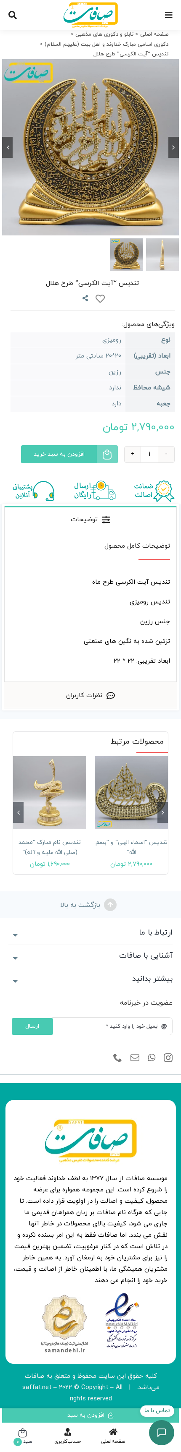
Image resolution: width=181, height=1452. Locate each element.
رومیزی (111, 340)
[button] (162, 812)
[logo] (122, 1295)
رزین (115, 372)
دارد (116, 404)
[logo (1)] (64, 1295)
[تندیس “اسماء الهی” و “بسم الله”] (131, 792)
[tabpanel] (90, 607)
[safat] (90, 5)
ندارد (115, 388)
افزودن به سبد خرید (59, 454)
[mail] (134, 1058)
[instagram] (168, 1058)
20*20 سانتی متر (98, 356)
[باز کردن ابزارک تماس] (161, 1432)
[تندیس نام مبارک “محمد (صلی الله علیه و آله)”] (49, 792)
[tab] (90, 519)
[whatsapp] (151, 1058)
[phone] (117, 1058)
